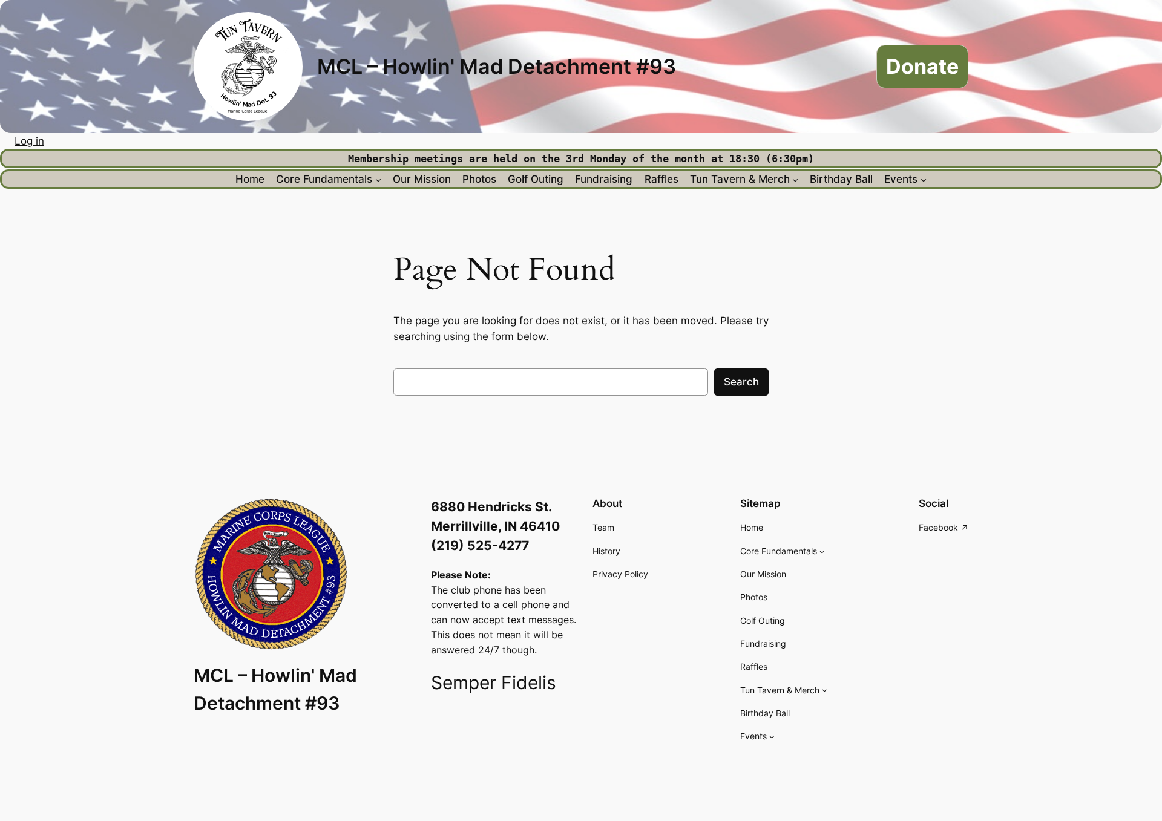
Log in (29, 141)
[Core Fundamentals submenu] (378, 179)
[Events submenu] (924, 179)
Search (741, 382)
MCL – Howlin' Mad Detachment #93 (496, 66)
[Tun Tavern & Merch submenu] (795, 179)
